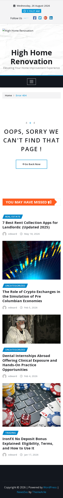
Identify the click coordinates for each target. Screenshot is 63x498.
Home (8, 95)
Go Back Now (32, 164)
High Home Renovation (31, 56)
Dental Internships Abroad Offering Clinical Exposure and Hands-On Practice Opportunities (29, 362)
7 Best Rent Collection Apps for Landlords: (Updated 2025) (30, 225)
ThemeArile (39, 492)
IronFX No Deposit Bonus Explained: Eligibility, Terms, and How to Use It (27, 443)
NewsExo (22, 492)
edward (12, 233)
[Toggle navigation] (31, 81)
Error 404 (21, 95)
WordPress (50, 487)
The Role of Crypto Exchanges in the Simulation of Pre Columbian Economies (31, 296)
